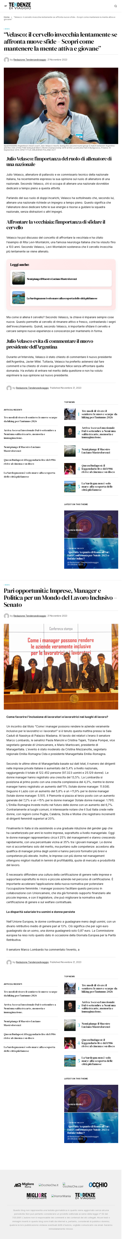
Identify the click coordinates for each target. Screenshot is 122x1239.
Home (7, 17)
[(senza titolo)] (91, 524)
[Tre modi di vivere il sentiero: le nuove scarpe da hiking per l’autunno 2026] (70, 414)
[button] (6, 6)
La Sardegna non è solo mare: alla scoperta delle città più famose (97, 486)
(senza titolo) (75, 530)
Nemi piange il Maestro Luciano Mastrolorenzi (96, 450)
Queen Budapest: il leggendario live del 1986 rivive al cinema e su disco (98, 469)
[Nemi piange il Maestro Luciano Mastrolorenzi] (70, 451)
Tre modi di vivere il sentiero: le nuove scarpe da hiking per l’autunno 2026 (99, 414)
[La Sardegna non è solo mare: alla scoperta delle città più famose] (70, 486)
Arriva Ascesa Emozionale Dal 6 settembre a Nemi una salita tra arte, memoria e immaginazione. (30, 434)
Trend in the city (76, 548)
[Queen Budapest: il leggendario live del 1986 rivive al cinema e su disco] (70, 468)
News (7, 29)
